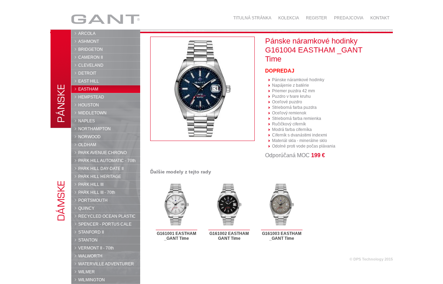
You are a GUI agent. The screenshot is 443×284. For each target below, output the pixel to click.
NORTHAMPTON (94, 128)
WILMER (86, 271)
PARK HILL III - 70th (96, 192)
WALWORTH (90, 256)
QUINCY (86, 208)
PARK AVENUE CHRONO (102, 152)
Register (316, 18)
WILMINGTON (91, 279)
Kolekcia (288, 18)
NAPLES (86, 121)
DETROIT (87, 73)
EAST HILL (88, 81)
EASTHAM (88, 89)
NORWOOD (89, 136)
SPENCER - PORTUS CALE (105, 224)
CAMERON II (90, 57)
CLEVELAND (90, 65)
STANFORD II (91, 232)
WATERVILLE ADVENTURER (106, 264)
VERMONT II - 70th (96, 248)
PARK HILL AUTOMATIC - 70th (107, 160)
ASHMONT (88, 41)
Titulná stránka (252, 18)
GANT (85, 19)
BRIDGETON (90, 49)
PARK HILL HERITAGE (99, 176)
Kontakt (379, 18)
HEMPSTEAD (91, 97)
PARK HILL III (90, 184)
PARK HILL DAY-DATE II (101, 168)
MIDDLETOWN (92, 113)
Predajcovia (348, 18)
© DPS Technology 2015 (371, 259)
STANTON (88, 240)
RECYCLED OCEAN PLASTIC (107, 216)
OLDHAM (87, 144)
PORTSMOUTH (93, 200)
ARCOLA (87, 33)
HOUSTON (88, 105)
